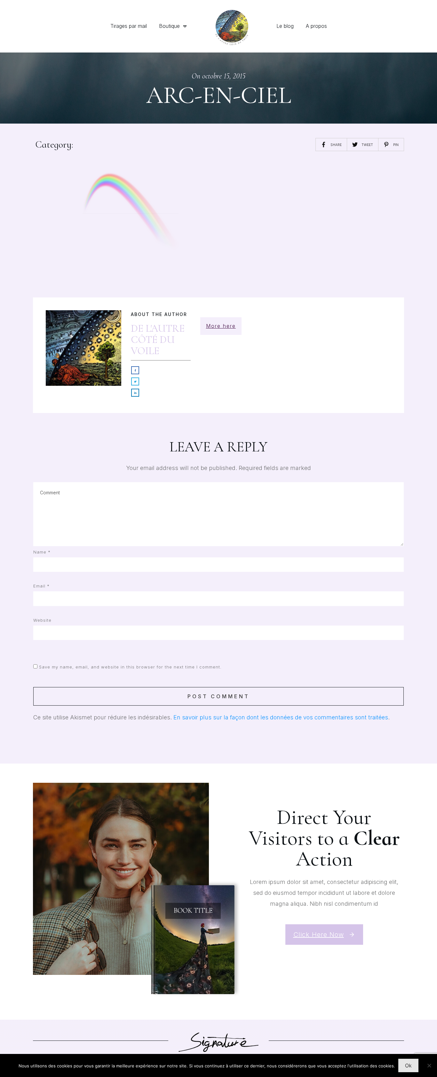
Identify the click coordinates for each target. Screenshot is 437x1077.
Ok (408, 1065)
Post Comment (218, 696)
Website (42, 620)
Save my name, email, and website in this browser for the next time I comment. (130, 666)
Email (41, 585)
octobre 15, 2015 (223, 76)
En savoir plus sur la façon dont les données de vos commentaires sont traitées (280, 717)
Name (42, 552)
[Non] (429, 1065)
